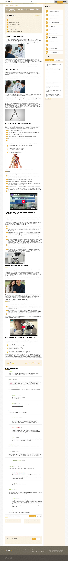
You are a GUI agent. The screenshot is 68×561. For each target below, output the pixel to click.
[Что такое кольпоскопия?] (15, 57)
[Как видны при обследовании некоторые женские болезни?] (15, 263)
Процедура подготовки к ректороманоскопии (53, 79)
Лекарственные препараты (54, 22)
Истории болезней (18, 1)
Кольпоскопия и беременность (12, 29)
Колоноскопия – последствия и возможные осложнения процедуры (53, 83)
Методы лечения (52, 26)
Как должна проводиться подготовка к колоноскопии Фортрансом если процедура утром (53, 95)
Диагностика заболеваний (54, 15)
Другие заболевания (53, 18)
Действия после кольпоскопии (12, 27)
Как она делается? (10, 20)
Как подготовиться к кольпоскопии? (13, 24)
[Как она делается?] (15, 92)
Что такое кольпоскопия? (11, 19)
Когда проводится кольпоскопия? (13, 22)
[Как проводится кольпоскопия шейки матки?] (15, 293)
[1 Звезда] (10, 363)
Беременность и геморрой (54, 11)
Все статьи (47, 98)
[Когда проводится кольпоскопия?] (15, 167)
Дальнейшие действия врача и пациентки (14, 31)
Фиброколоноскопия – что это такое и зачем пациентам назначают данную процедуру (53, 69)
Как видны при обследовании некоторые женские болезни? (17, 26)
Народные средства (53, 30)
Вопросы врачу (27, 1)
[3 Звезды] (12, 363)
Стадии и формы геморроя (54, 52)
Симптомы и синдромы (53, 48)
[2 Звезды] (11, 363)
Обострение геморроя (53, 37)
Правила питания (52, 44)
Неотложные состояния (53, 33)
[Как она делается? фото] (15, 121)
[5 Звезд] (13, 363)
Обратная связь (34, 1)
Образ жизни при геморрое (54, 41)
